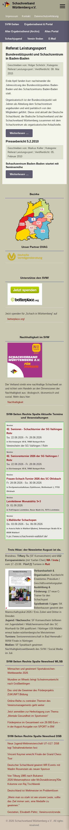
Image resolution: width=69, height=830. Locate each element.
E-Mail (52, 38)
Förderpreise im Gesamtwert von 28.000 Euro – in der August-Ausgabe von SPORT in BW (33, 724)
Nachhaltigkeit (15, 402)
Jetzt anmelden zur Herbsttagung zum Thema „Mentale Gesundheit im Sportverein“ (32, 713)
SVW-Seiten (12, 24)
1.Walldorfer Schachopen (21, 520)
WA (48, 560)
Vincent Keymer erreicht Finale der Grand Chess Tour (34, 756)
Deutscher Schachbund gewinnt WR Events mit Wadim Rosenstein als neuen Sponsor (33, 767)
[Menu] (62, 6)
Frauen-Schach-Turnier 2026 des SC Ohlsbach (34, 478)
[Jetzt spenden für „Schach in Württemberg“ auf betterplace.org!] (34, 295)
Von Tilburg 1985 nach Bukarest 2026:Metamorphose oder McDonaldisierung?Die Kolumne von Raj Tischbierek (34, 779)
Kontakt (26, 16)
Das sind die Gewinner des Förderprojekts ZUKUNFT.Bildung (30, 692)
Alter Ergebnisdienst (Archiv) (22, 31)
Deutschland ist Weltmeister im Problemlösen (32, 790)
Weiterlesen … (19, 133)
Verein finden (35, 38)
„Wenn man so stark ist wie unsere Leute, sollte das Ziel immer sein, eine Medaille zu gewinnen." (33, 801)
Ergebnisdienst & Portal (38, 24)
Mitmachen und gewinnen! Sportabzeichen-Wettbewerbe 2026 (31, 670)
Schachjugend (13, 38)
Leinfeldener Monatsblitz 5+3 (24, 501)
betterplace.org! (16, 319)
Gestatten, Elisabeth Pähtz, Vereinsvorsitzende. (34, 812)
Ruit (47, 564)
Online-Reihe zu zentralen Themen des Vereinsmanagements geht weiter (29, 702)
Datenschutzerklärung (46, 16)
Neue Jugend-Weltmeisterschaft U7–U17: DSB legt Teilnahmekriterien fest (33, 745)
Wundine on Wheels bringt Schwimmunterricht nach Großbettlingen (32, 681)
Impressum (12, 16)
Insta (55, 560)
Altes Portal (51, 31)
